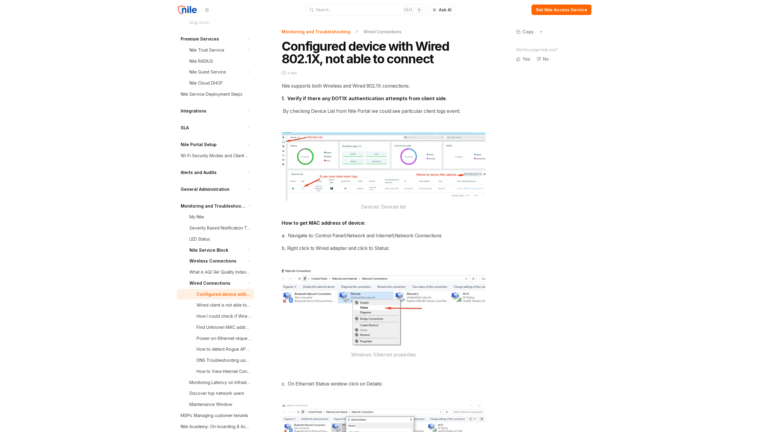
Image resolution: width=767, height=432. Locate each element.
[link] (220, 22)
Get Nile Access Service (561, 9)
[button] (249, 22)
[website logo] (188, 10)
